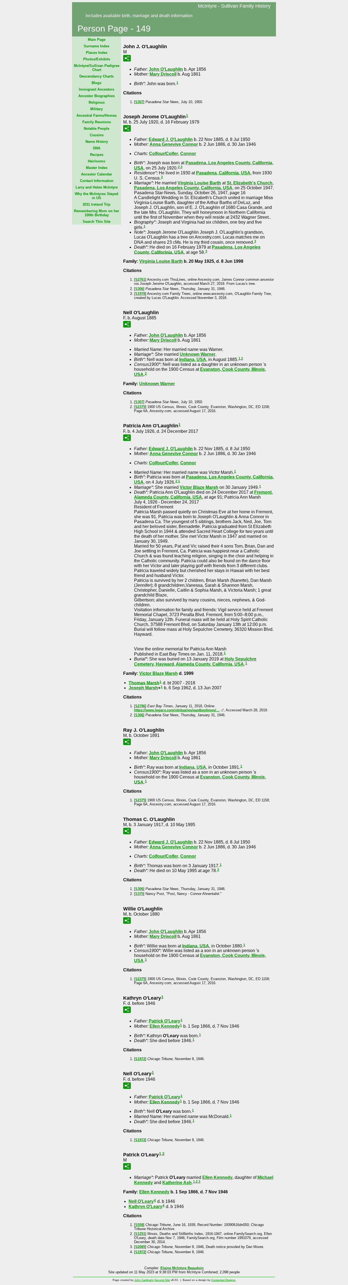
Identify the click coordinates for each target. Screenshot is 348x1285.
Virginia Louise (199, 183)
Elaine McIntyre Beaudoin (182, 1268)
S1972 (140, 1059)
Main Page (96, 40)
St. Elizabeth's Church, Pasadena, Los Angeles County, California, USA (204, 185)
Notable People (96, 128)
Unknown (197, 354)
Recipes (96, 155)
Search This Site (96, 222)
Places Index (96, 53)
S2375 (140, 407)
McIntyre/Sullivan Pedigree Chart (96, 68)
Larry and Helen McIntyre (97, 187)
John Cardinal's (144, 1279)
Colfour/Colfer (163, 153)
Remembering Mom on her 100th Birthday (96, 213)
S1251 (140, 1234)
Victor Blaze (199, 487)
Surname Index (96, 46)
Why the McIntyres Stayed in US (96, 196)
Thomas (144, 682)
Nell (141, 1201)
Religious (97, 102)
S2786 (140, 706)
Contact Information (96, 181)
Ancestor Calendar (96, 174)
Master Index (96, 168)
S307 (139, 102)
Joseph (143, 687)
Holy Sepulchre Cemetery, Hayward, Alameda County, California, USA (195, 661)
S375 (139, 894)
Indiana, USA (192, 359)
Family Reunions (96, 122)
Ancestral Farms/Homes (96, 115)
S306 (139, 289)
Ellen (165, 1026)
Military (96, 109)
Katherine (177, 1182)
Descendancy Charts (96, 76)
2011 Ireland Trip (96, 204)
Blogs (96, 83)
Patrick (164, 1021)
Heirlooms (96, 161)
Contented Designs (223, 1279)
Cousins (97, 135)
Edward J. (171, 139)
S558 (139, 1225)
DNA (96, 148)
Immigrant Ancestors (96, 89)
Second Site (162, 1279)
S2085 (140, 1247)
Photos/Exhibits (96, 59)
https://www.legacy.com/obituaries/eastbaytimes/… (177, 710)
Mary (163, 74)
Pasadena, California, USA (223, 173)
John (166, 69)
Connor (188, 153)
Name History (96, 142)
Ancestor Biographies (96, 96)
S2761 (140, 279)
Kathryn (145, 1206)
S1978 (140, 294)
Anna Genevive (174, 144)
